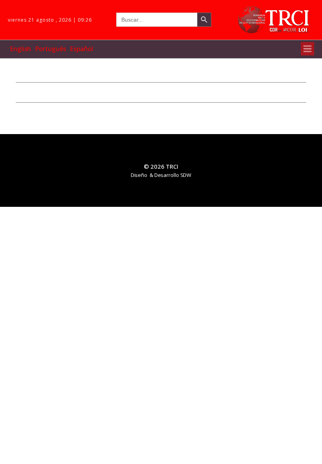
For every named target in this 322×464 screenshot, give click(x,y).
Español (81, 48)
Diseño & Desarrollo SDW (161, 175)
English (20, 48)
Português (50, 48)
